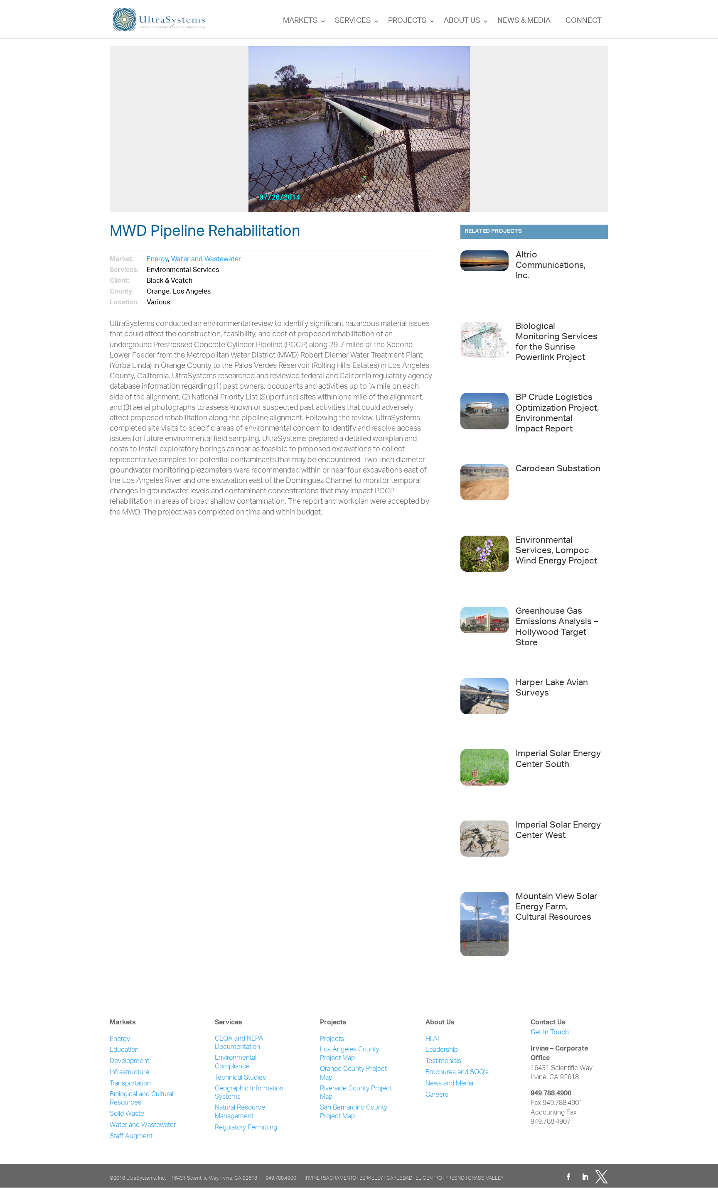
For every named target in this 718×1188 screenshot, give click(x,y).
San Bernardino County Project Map (353, 1112)
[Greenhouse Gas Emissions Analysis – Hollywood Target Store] (484, 638)
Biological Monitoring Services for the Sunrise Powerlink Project (557, 342)
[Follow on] (601, 1176)
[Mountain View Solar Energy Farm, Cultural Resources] (484, 923)
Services (353, 21)
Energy (157, 260)
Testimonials (443, 1061)
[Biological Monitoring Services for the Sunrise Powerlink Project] (484, 353)
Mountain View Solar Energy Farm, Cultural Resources (557, 907)
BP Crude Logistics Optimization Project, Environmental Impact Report (557, 413)
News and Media (449, 1084)
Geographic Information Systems (249, 1093)
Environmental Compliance (235, 1062)
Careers (436, 1095)
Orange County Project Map (353, 1074)
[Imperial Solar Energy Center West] (484, 852)
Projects (407, 21)
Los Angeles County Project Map (349, 1054)
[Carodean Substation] (484, 495)
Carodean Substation (558, 469)
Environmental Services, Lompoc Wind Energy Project (556, 551)
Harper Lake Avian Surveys (552, 688)
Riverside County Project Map (356, 1093)
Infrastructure (129, 1072)
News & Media (524, 21)
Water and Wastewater (206, 260)
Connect (584, 21)
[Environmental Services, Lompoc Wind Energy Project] (484, 567)
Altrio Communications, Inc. (551, 266)
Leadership (441, 1050)
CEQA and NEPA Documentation (239, 1043)
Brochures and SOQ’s (457, 1072)
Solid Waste (127, 1114)
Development (129, 1061)
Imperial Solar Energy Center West (558, 831)
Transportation (130, 1084)
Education (124, 1050)
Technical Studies (240, 1078)
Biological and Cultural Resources (141, 1099)
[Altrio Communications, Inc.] (484, 281)
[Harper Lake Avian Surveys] (484, 709)
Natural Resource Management (240, 1112)
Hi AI (432, 1039)
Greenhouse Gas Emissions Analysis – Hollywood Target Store (557, 627)
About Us (462, 21)
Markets (300, 21)
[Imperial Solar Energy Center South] (484, 780)
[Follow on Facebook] (568, 1176)
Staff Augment (131, 1136)
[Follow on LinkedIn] (585, 1176)
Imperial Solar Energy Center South (558, 759)
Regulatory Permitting (246, 1128)
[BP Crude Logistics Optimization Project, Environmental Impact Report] (484, 424)
